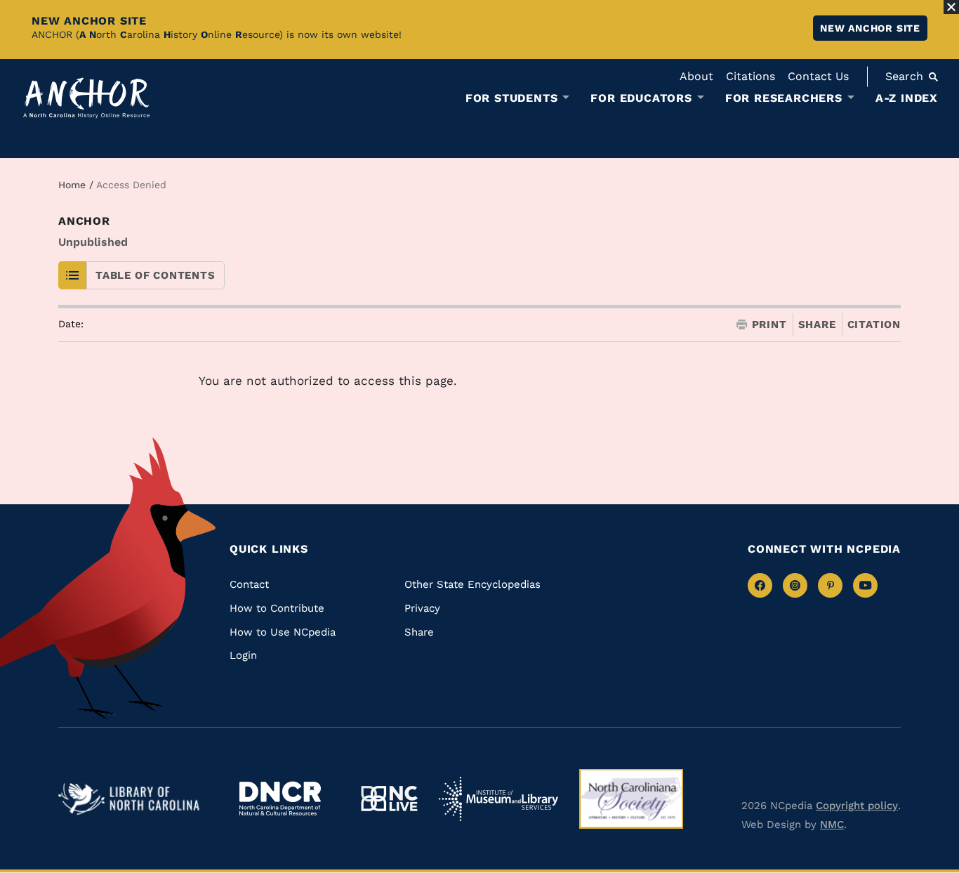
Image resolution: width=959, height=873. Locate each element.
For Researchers (783, 98)
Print (769, 325)
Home (72, 184)
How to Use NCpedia (283, 632)
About (696, 76)
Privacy (422, 608)
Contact (249, 584)
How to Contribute (277, 608)
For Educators (641, 98)
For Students (511, 98)
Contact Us (818, 76)
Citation (874, 324)
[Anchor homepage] (86, 98)
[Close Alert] (951, 7)
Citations (750, 76)
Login (243, 655)
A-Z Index (906, 98)
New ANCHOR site (870, 28)
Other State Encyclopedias (472, 584)
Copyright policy (857, 805)
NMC (832, 824)
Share (817, 325)
